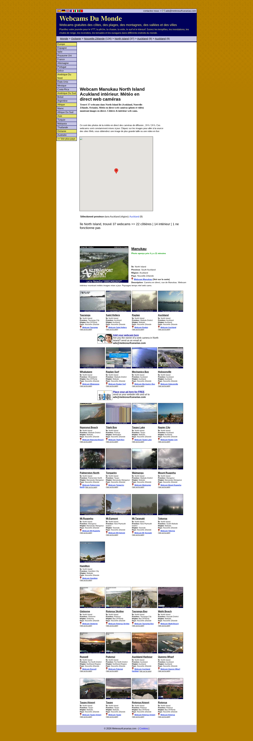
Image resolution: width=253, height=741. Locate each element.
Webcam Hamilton (90, 578)
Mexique (61, 85)
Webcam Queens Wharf (170, 669)
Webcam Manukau (143, 279)
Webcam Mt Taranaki (143, 533)
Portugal (61, 67)
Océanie (76, 38)
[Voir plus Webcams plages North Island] (92, 311)
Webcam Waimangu (142, 485)
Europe (61, 44)
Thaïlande (62, 127)
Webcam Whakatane (90, 384)
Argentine (62, 101)
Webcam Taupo (114, 715)
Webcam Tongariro (116, 485)
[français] (72, 11)
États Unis (62, 82)
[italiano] (77, 11)
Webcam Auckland (168, 327)
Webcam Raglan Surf (117, 384)
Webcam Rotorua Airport (144, 715)
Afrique (61, 104)
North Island (122, 38)
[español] (59, 11)
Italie (59, 52)
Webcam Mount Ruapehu (170, 485)
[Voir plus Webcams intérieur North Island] (92, 469)
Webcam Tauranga (90, 327)
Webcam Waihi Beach (169, 624)
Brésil (60, 97)
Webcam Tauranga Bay (144, 624)
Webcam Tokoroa (167, 531)
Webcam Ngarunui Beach (93, 440)
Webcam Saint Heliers (117, 327)
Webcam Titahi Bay (116, 440)
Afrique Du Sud (65, 112)
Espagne (62, 48)
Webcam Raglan (141, 327)
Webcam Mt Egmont (116, 533)
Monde (64, 38)
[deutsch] (63, 11)
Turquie (61, 120)
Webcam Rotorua (167, 715)
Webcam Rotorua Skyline (118, 624)
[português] (81, 11)
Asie (59, 116)
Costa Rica (63, 89)
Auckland (142, 38)
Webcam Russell (89, 669)
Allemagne (63, 63)
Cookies (143, 728)
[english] (68, 11)
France (61, 59)
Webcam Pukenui (115, 669)
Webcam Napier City (169, 440)
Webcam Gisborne (90, 624)
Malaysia (62, 123)
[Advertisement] (138, 64)
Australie (62, 135)
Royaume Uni (64, 55)
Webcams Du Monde (90, 18)
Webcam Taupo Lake (143, 440)
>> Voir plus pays (66, 139)
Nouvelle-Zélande (94, 38)
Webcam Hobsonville (169, 384)
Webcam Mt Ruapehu (91, 531)
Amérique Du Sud (66, 93)
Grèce (60, 71)
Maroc (60, 108)
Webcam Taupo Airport (91, 715)
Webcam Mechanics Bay (144, 384)
